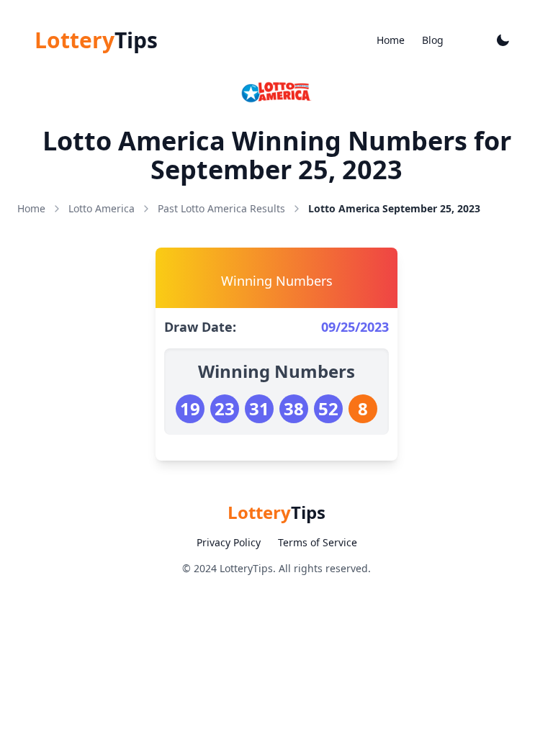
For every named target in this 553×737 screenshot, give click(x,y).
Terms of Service (317, 542)
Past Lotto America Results (221, 208)
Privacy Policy (229, 542)
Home (391, 40)
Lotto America (101, 208)
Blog (433, 40)
